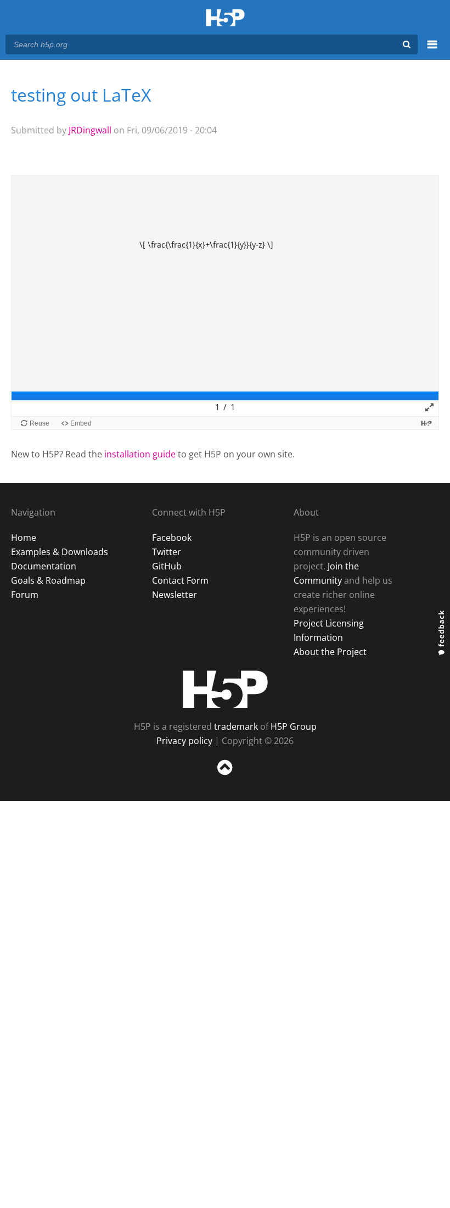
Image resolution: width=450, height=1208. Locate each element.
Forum (24, 595)
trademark (236, 726)
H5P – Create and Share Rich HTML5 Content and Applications (225, 18)
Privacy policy (184, 741)
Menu (432, 50)
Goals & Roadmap (48, 580)
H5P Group (294, 726)
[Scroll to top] (225, 777)
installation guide (140, 454)
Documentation (43, 566)
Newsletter (174, 595)
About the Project (330, 652)
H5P (225, 689)
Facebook (172, 538)
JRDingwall (90, 130)
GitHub (167, 566)
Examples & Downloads (59, 552)
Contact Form (180, 580)
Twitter (166, 552)
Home (23, 538)
